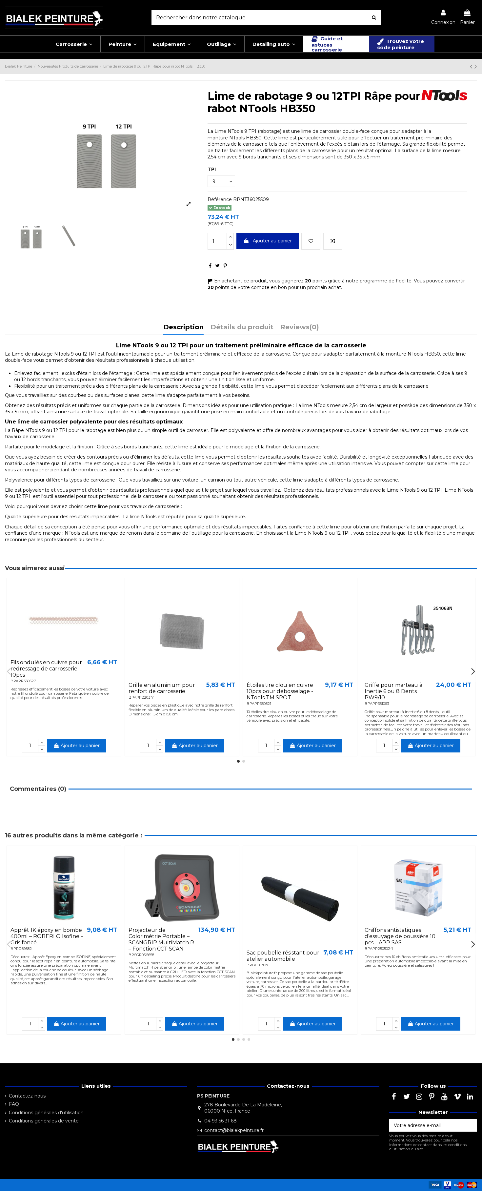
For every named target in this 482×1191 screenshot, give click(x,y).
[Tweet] (217, 266)
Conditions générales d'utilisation (46, 1113)
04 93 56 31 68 (220, 1121)
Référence (220, 199)
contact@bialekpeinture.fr (234, 1130)
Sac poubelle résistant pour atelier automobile (283, 956)
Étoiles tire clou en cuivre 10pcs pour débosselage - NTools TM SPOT (280, 691)
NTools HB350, (424, 354)
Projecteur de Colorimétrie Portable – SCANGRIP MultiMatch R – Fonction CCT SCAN (161, 939)
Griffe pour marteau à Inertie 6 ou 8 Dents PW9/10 (393, 691)
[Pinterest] (225, 266)
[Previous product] (472, 66)
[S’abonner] (470, 1125)
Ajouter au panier (272, 241)
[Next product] (475, 66)
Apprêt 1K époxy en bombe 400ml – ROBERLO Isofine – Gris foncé (46, 936)
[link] (443, 18)
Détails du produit (242, 327)
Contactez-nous (27, 1096)
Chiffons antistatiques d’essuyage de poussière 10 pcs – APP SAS (400, 936)
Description (183, 327)
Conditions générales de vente (44, 1121)
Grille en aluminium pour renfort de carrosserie (162, 688)
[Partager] (210, 266)
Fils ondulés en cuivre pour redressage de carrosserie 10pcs (46, 668)
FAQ (14, 1104)
